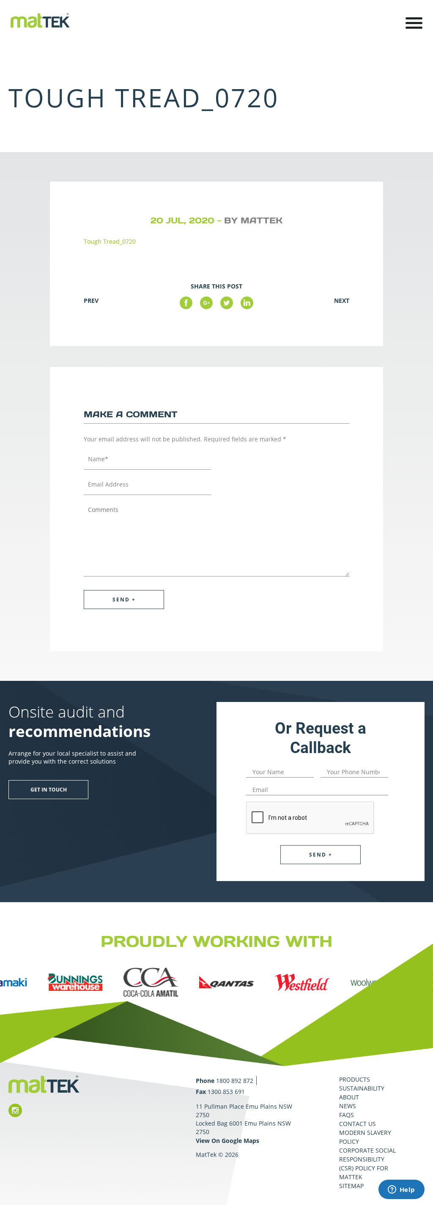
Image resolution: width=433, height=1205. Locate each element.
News (347, 1106)
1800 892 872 (234, 1081)
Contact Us (357, 1124)
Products (354, 1079)
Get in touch (48, 789)
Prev (91, 300)
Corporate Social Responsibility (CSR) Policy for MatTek (367, 1163)
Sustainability (361, 1088)
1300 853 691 (226, 1092)
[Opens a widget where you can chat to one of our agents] (401, 1190)
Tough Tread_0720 (110, 241)
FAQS (346, 1115)
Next (341, 300)
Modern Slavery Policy (365, 1137)
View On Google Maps (227, 1141)
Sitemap (351, 1186)
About (349, 1097)
